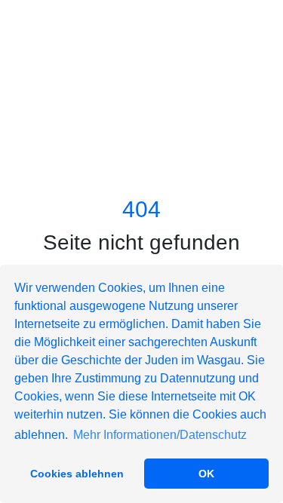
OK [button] (206, 474)
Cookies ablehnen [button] (77, 474)
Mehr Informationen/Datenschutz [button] (160, 434)
